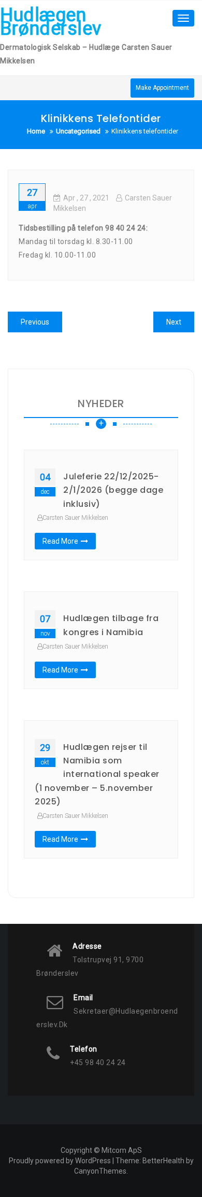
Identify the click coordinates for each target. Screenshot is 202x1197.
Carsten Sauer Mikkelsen (75, 517)
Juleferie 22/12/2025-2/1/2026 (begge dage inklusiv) (113, 490)
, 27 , (86, 198)
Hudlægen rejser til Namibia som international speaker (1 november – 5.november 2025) (97, 774)
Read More (60, 541)
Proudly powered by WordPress (60, 1160)
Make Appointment (162, 87)
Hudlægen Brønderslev (51, 21)
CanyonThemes (100, 1171)
